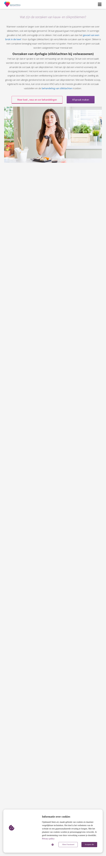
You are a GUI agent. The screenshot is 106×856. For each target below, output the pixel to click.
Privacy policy (48, 838)
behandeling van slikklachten (57, 88)
